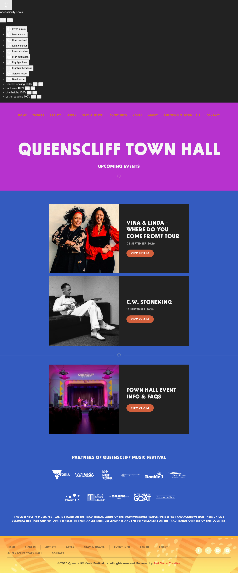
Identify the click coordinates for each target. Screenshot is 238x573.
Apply (72, 115)
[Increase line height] (34, 93)
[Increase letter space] (39, 97)
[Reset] (3, 20)
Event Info (118, 115)
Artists (56, 115)
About (153, 115)
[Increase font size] (32, 88)
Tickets (38, 115)
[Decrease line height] (29, 93)
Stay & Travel (93, 115)
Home (22, 115)
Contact (213, 115)
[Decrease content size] (35, 84)
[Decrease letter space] (33, 97)
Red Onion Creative (166, 563)
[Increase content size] (40, 84)
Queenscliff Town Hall (182, 115)
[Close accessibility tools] (10, 20)
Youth (137, 115)
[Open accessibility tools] (6, 5)
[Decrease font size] (27, 88)
